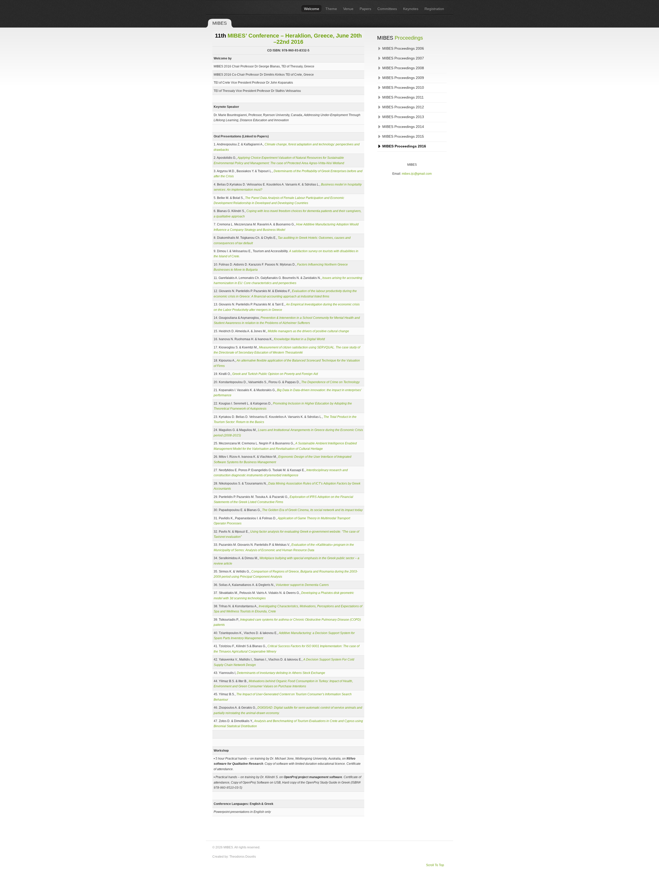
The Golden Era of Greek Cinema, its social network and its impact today (312, 510)
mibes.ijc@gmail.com (417, 173)
